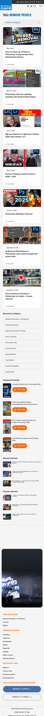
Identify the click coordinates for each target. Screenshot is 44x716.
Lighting (5, 651)
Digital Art (6, 648)
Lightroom (6, 638)
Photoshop (6, 634)
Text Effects (9, 360)
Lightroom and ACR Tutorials (15, 331)
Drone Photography (12, 366)
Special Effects (10, 354)
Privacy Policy (7, 671)
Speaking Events (8, 678)
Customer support (9, 674)
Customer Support (24, 1)
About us (6, 667)
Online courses (8, 655)
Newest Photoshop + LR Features (17, 319)
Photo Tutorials (10, 336)
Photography (7, 641)
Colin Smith (10, 64)
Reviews (6, 622)
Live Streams (9, 372)
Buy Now (21, 389)
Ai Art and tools (10, 348)
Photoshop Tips (11, 342)
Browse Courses (21, 689)
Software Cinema (9, 658)
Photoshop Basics (11, 325)
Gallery (5, 625)
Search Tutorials (20, 697)
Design (5, 645)
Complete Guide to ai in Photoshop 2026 (26, 384)
